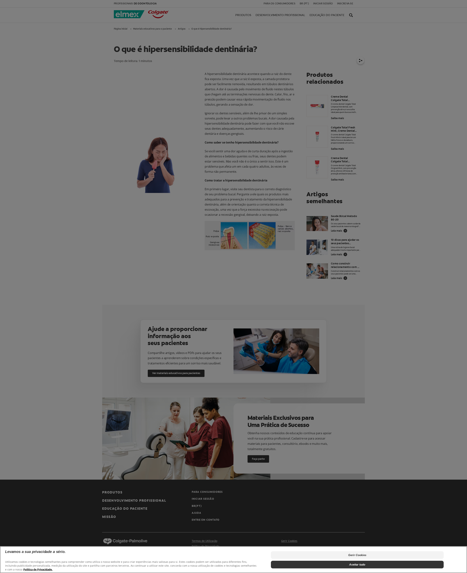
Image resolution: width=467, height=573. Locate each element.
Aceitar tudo (357, 564)
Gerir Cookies (357, 555)
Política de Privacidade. (38, 569)
